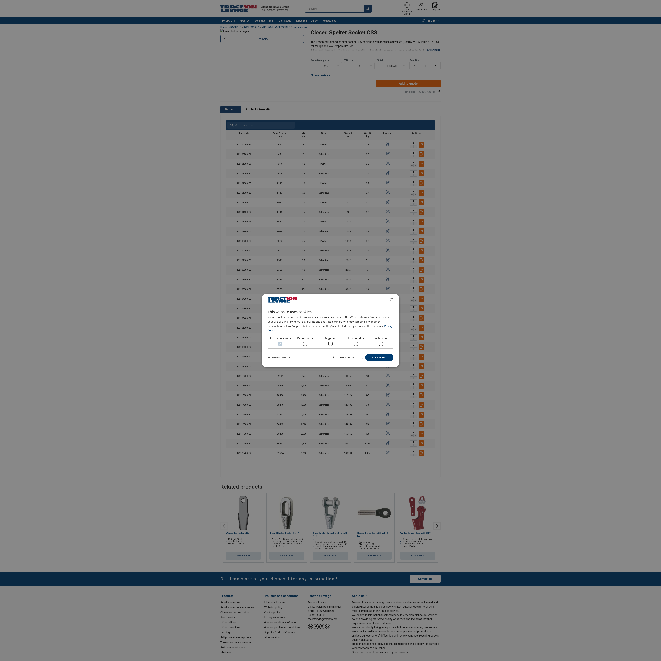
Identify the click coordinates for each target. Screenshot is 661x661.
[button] (279, 357)
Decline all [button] (348, 357)
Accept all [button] (379, 357)
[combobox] (391, 299)
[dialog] (330, 330)
